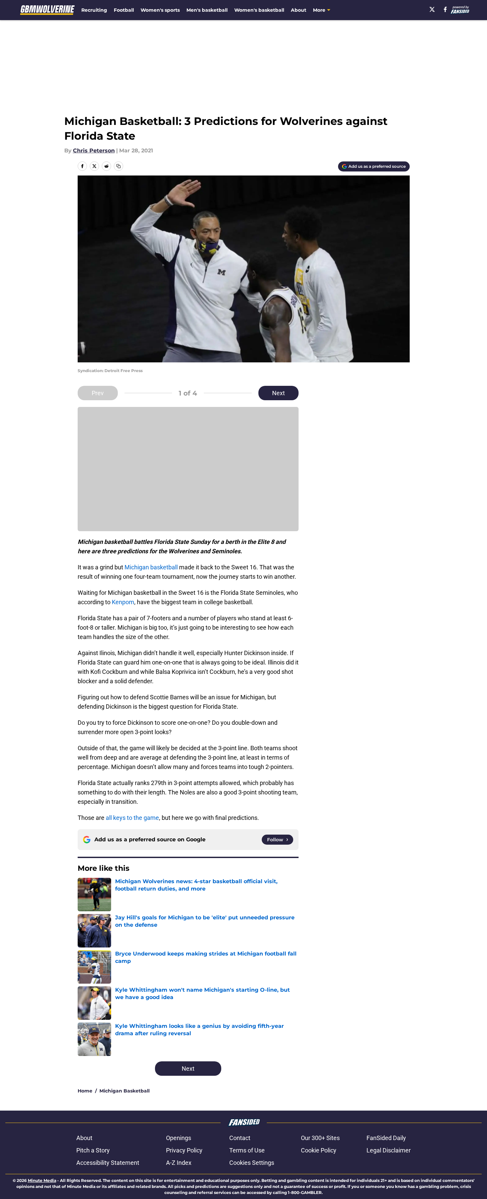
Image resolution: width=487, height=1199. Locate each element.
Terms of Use (247, 1150)
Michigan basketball (151, 567)
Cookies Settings (251, 1162)
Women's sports (160, 10)
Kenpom (123, 602)
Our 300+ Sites (320, 1137)
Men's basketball (207, 10)
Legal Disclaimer (389, 1150)
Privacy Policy (184, 1150)
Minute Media (42, 1180)
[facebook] (445, 9)
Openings (178, 1137)
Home (85, 1091)
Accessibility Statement (107, 1162)
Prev (98, 393)
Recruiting (94, 10)
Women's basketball (259, 10)
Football (124, 10)
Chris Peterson (94, 150)
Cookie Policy (318, 1150)
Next (278, 393)
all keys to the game (132, 817)
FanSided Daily (386, 1137)
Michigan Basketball (124, 1091)
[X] (432, 9)
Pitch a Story (93, 1150)
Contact (239, 1137)
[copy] (118, 166)
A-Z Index (178, 1162)
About (298, 10)
